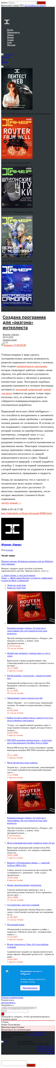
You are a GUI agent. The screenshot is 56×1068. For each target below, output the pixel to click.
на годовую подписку (35, 5)
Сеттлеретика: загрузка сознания (23, 905)
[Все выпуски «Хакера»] (1, 50)
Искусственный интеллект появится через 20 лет (31, 843)
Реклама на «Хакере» (46, 1051)
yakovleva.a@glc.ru (37, 1035)
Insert (31, 1065)
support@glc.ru (39, 1032)
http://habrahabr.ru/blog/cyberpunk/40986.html (26, 513)
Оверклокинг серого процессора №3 (25, 698)
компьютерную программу (32, 366)
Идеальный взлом (15, 924)
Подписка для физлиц (46, 1046)
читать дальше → (11, 502)
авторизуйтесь (8, 1002)
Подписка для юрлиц (46, 1049)
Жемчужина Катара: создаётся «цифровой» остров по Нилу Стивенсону (27, 579)
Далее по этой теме (16, 585)
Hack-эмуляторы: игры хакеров (22, 762)
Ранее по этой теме (16, 588)
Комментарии (10, 340)
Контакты (51, 1053)
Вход (52, 4)
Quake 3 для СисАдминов (18, 575)
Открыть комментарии (12, 997)
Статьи (9, 550)
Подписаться (30, 987)
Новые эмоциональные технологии (24, 885)
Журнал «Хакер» (11, 334)
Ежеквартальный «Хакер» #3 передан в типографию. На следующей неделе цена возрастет (27, 631)
